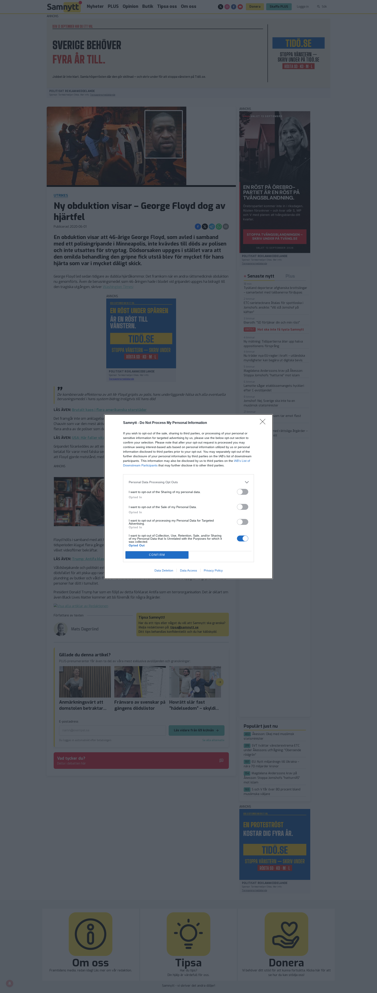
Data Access (188, 570)
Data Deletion (163, 570)
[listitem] (188, 482)
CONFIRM (157, 554)
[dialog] (188, 497)
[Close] (264, 423)
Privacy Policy (213, 570)
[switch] (242, 492)
